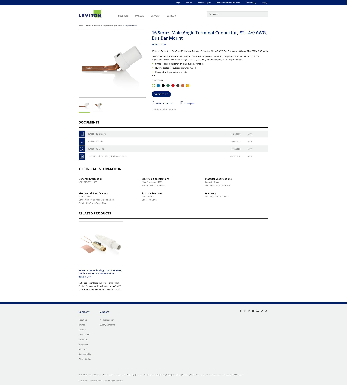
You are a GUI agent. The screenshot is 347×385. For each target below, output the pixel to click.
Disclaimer (176, 375)
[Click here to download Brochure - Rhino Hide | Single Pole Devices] (82, 156)
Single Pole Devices (131, 25)
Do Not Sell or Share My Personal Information (96, 375)
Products (88, 25)
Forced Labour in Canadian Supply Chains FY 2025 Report (221, 375)
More (154, 75)
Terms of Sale (153, 375)
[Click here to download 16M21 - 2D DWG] (82, 141)
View (250, 134)
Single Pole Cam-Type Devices (112, 25)
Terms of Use (141, 375)
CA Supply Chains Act (190, 375)
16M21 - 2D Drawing (97, 134)
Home (81, 25)
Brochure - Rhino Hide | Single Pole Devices (108, 156)
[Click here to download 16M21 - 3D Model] (82, 148)
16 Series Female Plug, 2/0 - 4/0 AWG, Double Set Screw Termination (100, 273)
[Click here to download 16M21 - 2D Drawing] (82, 134)
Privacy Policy (165, 375)
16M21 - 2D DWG (95, 141)
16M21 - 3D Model (96, 148)
